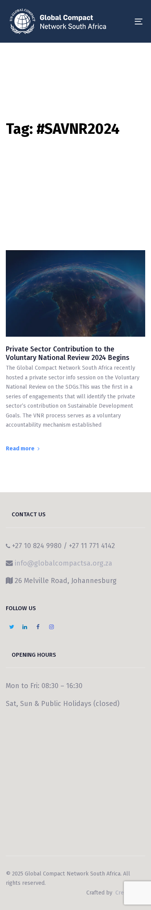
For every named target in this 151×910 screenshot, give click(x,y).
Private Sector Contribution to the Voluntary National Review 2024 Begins (67, 353)
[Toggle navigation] (120, 21)
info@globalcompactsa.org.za (63, 563)
